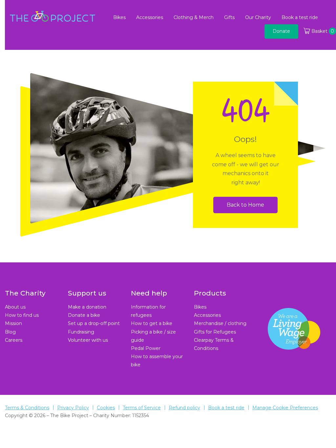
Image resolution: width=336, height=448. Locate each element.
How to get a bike (151, 323)
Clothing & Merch (194, 17)
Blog (10, 332)
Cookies (106, 407)
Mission (13, 323)
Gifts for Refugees (215, 332)
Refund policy (184, 407)
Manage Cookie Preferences (285, 407)
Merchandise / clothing (220, 323)
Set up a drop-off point (94, 323)
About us (15, 307)
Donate (281, 31)
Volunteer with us (88, 340)
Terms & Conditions (27, 407)
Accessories (149, 17)
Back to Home (245, 205)
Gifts (229, 17)
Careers (13, 340)
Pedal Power (145, 348)
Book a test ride (300, 17)
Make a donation (87, 307)
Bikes (119, 17)
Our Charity (258, 17)
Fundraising (81, 332)
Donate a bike (84, 315)
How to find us (22, 315)
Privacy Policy (73, 407)
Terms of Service (142, 407)
